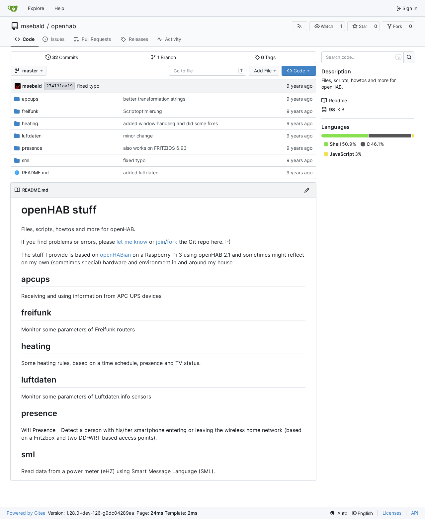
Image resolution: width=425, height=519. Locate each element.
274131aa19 (59, 85)
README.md (35, 172)
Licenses (391, 513)
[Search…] (408, 57)
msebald (32, 26)
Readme (338, 100)
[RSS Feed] (299, 26)
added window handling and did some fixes (170, 123)
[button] (323, 26)
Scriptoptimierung (142, 111)
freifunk (30, 111)
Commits (65, 57)
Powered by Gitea (26, 513)
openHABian (115, 254)
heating (30, 123)
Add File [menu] (263, 70)
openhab (63, 26)
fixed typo (88, 86)
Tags (268, 57)
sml (25, 160)
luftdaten (32, 135)
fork (172, 241)
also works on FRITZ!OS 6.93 (155, 148)
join (160, 241)
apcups (30, 99)
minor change (138, 135)
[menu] (338, 513)
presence (32, 148)
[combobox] (207, 71)
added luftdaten (140, 172)
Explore (36, 8)
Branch (166, 57)
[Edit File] (306, 190)
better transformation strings (154, 99)
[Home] (12, 8)
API (414, 513)
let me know (132, 241)
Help (59, 8)
